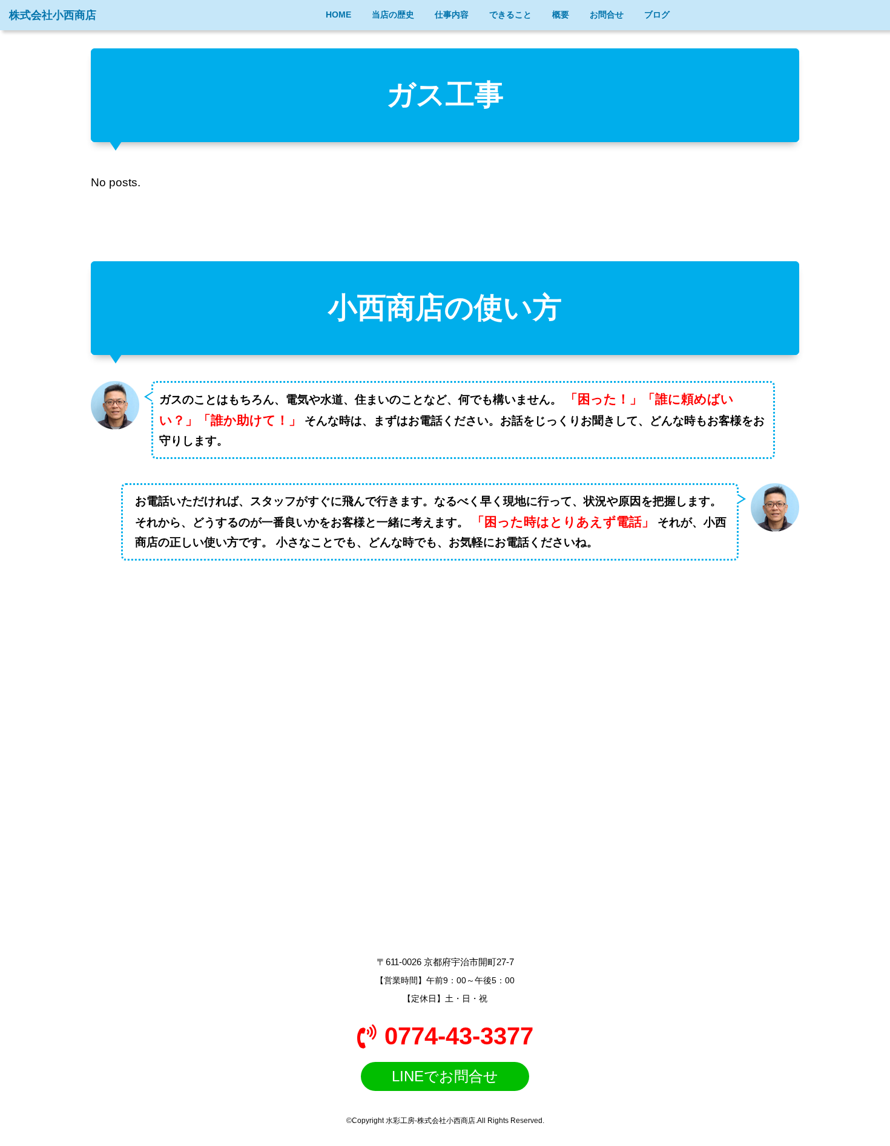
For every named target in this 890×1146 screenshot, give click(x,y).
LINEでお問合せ (445, 1076)
